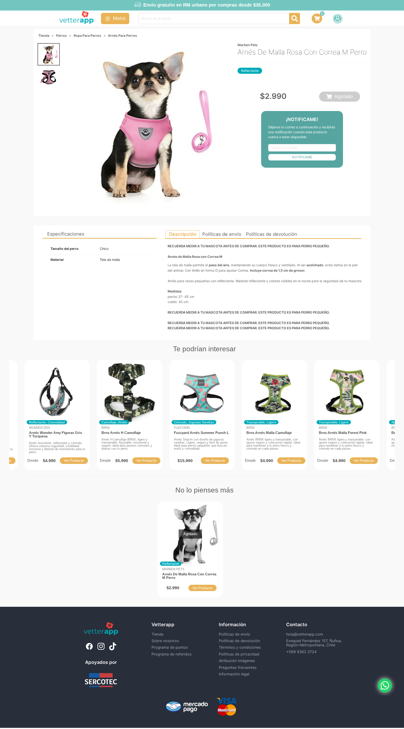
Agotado (343, 96)
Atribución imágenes (237, 660)
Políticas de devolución (239, 640)
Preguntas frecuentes (237, 667)
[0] (317, 20)
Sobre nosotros (165, 640)
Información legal (234, 674)
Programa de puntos (170, 647)
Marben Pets (248, 45)
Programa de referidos (171, 654)
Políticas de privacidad (239, 654)
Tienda (157, 634)
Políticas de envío (234, 634)
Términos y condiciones (240, 647)
